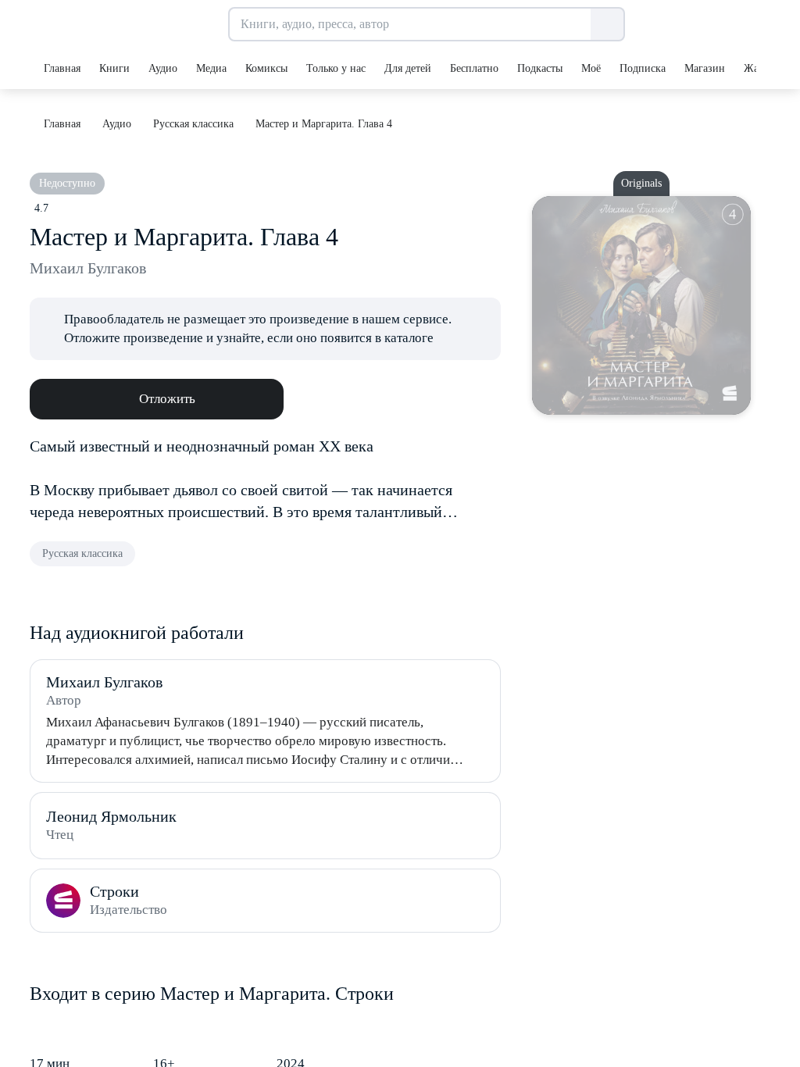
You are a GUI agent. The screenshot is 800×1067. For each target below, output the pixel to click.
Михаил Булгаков (88, 268)
